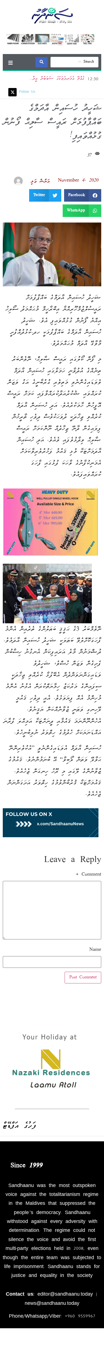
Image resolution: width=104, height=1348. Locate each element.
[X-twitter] (12, 92)
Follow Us (27, 92)
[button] (10, 62)
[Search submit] (41, 62)
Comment (88, 874)
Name (95, 950)
